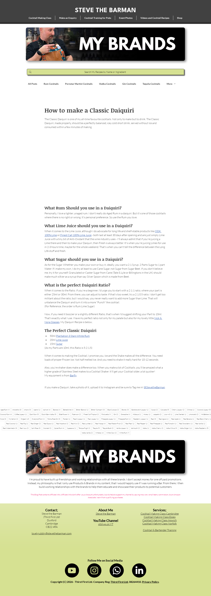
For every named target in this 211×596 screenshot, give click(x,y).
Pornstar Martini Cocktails (78, 83)
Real (154, 419)
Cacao (155, 410)
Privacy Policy (150, 581)
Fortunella (107, 414)
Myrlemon (14, 419)
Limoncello (194, 414)
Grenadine (126, 414)
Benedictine (69, 410)
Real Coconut (12, 423)
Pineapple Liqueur (109, 419)
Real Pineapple (156, 423)
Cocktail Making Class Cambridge (160, 513)
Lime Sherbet (181, 414)
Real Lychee (88, 423)
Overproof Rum (39, 419)
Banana (57, 410)
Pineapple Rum (125, 419)
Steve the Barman (106, 513)
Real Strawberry (186, 423)
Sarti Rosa (36, 428)
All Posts (32, 83)
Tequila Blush (109, 428)
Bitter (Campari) (98, 410)
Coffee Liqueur (21, 414)
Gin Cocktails (129, 83)
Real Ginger (36, 423)
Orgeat (25, 419)
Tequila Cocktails (151, 83)
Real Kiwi (75, 423)
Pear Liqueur (94, 419)
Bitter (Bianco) (83, 410)
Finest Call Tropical (92, 414)
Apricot (47, 410)
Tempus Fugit (85, 428)
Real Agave (164, 419)
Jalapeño (158, 414)
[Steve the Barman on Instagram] (94, 570)
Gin (116, 414)
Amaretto (17, 410)
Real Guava (49, 423)
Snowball (47, 428)
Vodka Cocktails (107, 83)
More (169, 83)
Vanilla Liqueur (122, 428)
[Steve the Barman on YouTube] (72, 570)
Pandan (67, 419)
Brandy (126, 410)
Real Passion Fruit (116, 423)
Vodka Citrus (172, 428)
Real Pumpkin (171, 423)
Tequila (97, 428)
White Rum (124, 433)
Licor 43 (168, 414)
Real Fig (24, 423)
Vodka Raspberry (202, 428)
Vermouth (136, 428)
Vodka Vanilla (88, 433)
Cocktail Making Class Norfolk (159, 523)
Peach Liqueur (79, 419)
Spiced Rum (59, 428)
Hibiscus (137, 414)
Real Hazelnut (62, 423)
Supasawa (72, 428)
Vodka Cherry (158, 428)
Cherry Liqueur (178, 410)
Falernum (77, 414)
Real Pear (130, 423)
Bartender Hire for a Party (159, 533)
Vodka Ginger (186, 428)
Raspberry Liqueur (141, 419)
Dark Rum (35, 414)
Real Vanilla (200, 423)
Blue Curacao (113, 410)
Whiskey (100, 433)
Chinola (191, 410)
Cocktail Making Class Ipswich (159, 520)
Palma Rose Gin (54, 419)
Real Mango (101, 423)
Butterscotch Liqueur (141, 410)
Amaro (28, 410)
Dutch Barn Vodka (49, 414)
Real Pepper (143, 423)
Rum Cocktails (51, 83)
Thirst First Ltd (119, 581)
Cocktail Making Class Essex (160, 517)
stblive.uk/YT (105, 524)
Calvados (165, 410)
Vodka (146, 428)
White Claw (112, 433)
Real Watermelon (10, 428)
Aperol (37, 410)
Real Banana (189, 419)
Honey (147, 414)
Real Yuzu (25, 428)
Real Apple (176, 419)
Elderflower (64, 414)
